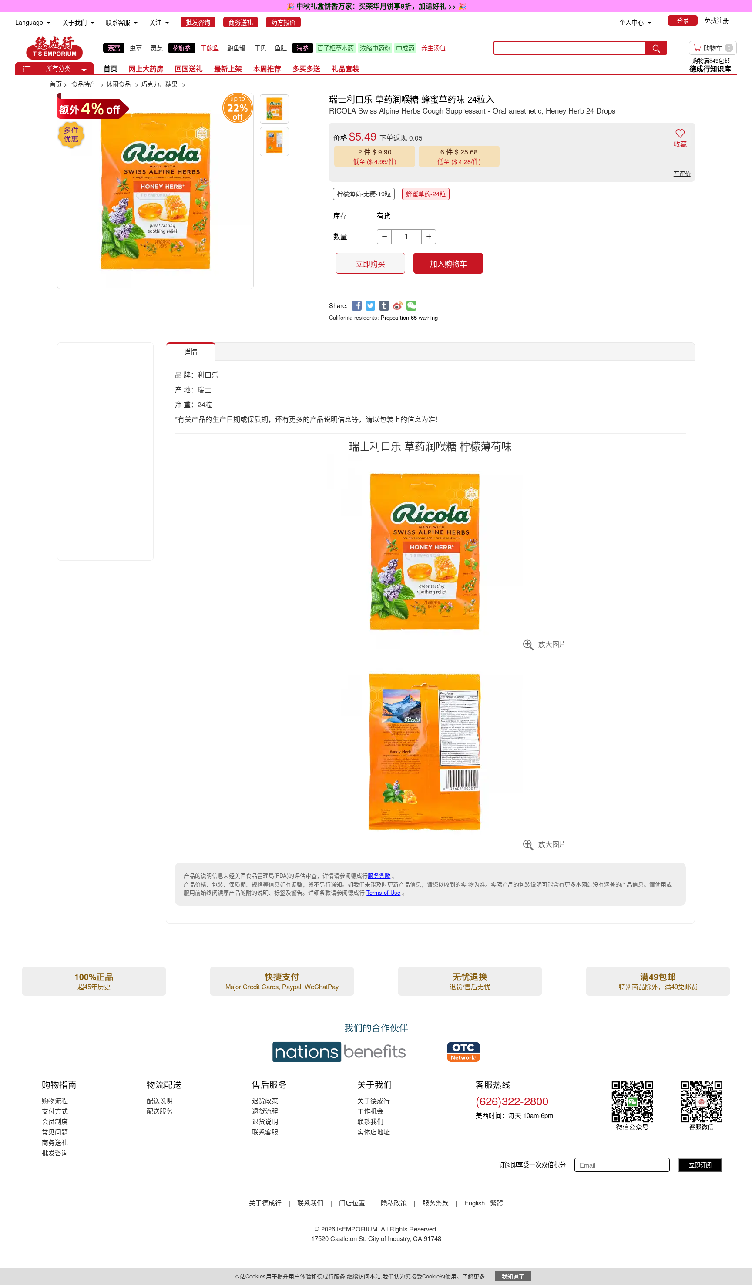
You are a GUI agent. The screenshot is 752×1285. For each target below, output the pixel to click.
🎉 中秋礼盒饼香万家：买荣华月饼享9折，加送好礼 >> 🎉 (376, 6)
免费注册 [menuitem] (717, 20)
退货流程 (265, 1110)
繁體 (496, 1202)
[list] (276, 47)
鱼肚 (281, 48)
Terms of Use (383, 892)
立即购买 (370, 263)
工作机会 (370, 1110)
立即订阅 (700, 1165)
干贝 (260, 48)
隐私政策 (394, 1202)
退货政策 (265, 1100)
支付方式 (55, 1110)
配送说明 (160, 1100)
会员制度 (55, 1121)
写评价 (682, 173)
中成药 (405, 48)
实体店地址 (373, 1131)
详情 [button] (191, 351)
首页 (111, 69)
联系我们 (370, 1121)
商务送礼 (55, 1142)
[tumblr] (384, 306)
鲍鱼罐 (236, 48)
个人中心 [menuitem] (631, 22)
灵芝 (157, 48)
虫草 (136, 48)
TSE (54, 47)
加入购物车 (448, 263)
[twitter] (371, 306)
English (475, 1202)
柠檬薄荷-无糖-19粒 (364, 193)
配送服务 (160, 1110)
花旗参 (181, 48)
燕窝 (114, 48)
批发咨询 (55, 1152)
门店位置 (352, 1202)
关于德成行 (373, 1100)
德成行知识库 (710, 69)
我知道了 (513, 1276)
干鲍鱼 (210, 48)
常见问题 (55, 1131)
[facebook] (357, 306)
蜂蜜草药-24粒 (426, 193)
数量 (340, 236)
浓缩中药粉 (375, 48)
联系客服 (265, 1131)
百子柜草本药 (335, 48)
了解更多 (473, 1276)
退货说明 (265, 1121)
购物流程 (55, 1100)
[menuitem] (48, 22)
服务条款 (379, 875)
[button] (84, 70)
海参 (302, 48)
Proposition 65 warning (409, 317)
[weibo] (398, 306)
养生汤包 (433, 48)
